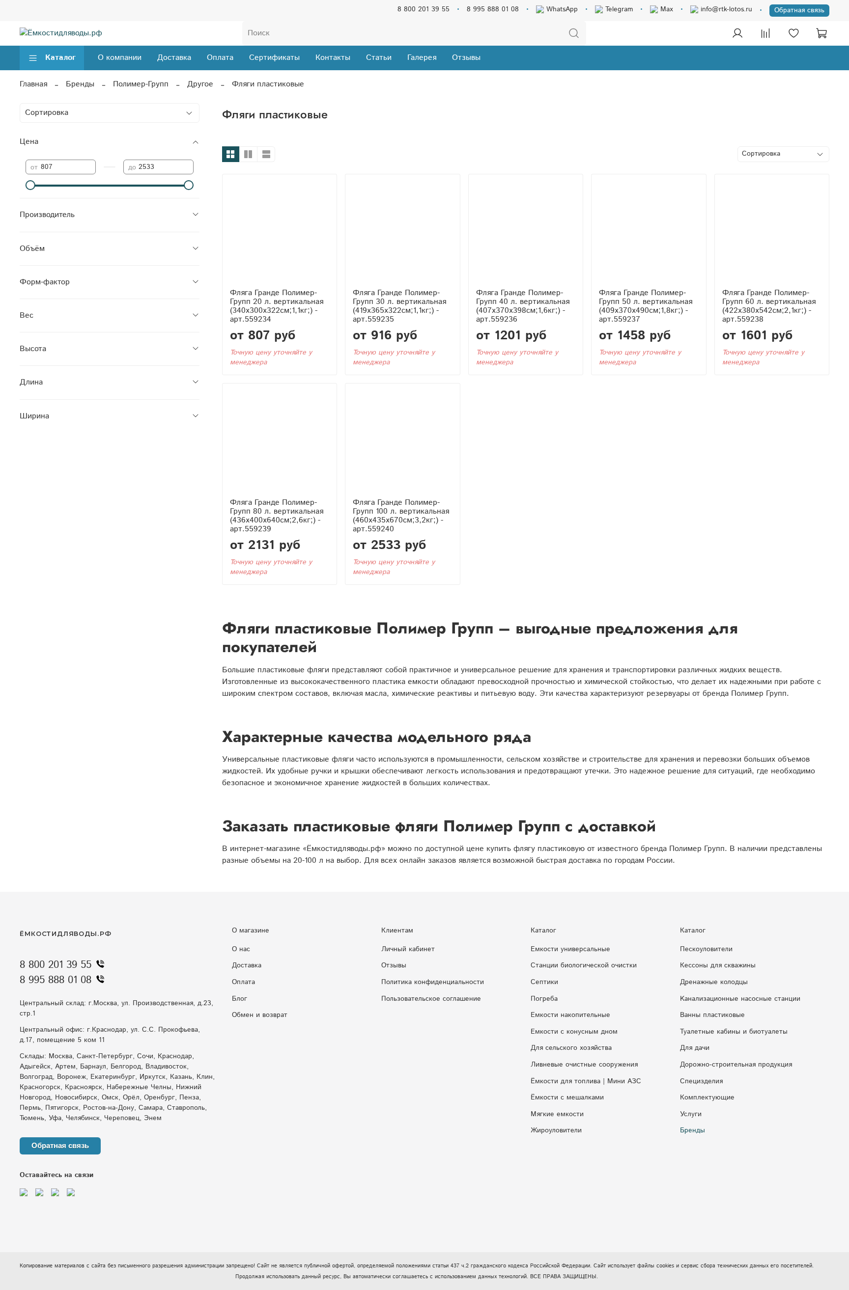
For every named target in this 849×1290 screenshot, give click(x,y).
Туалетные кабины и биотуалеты (734, 1032)
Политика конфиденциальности (432, 982)
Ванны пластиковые (712, 1015)
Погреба (544, 999)
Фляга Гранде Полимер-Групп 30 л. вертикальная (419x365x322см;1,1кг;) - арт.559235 (399, 306)
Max (665, 9)
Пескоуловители (706, 949)
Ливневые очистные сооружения (584, 1065)
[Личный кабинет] (737, 33)
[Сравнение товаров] (765, 33)
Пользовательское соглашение (431, 999)
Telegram (618, 9)
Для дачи (694, 1048)
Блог (239, 999)
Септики (544, 982)
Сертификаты (274, 57)
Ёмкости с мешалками (567, 1097)
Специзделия (701, 1081)
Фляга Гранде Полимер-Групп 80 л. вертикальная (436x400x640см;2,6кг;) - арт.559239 (276, 516)
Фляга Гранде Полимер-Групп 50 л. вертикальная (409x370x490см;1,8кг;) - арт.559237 (645, 306)
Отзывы (466, 57)
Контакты (332, 57)
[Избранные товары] (793, 33)
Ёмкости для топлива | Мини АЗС (586, 1081)
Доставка (174, 57)
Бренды (80, 84)
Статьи (379, 57)
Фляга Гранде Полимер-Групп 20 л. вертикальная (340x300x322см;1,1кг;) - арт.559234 (276, 306)
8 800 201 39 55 (423, 9)
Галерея (421, 57)
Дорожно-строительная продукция (736, 1065)
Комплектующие (707, 1097)
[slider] (30, 185)
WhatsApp (561, 9)
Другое (200, 84)
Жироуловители (556, 1130)
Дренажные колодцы (714, 982)
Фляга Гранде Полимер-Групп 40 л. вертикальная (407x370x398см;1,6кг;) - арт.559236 (522, 306)
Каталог (60, 57)
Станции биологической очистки (584, 965)
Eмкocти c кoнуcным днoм (574, 1032)
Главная (33, 84)
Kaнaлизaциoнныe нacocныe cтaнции (740, 999)
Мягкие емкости (557, 1114)
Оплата (220, 57)
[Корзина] (821, 33)
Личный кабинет (408, 949)
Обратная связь (799, 10)
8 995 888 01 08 (493, 9)
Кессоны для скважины (718, 965)
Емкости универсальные (570, 949)
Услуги (691, 1114)
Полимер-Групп (141, 84)
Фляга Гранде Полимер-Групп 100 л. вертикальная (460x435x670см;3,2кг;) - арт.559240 (401, 516)
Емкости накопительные (570, 1015)
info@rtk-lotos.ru (725, 9)
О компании (120, 57)
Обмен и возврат (259, 1015)
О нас (241, 949)
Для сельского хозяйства (571, 1048)
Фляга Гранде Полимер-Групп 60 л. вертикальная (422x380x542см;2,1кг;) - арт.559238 (769, 306)
